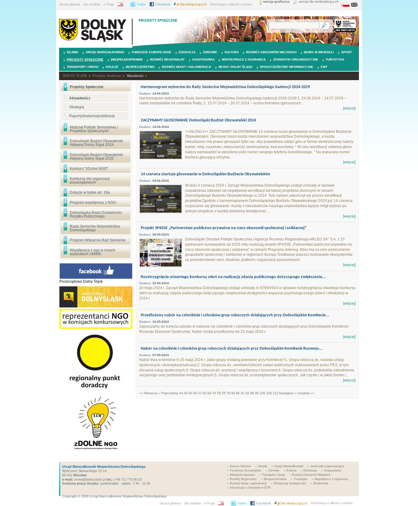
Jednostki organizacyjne (295, 59)
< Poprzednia (168, 393)
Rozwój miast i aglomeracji (186, 67)
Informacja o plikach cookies (231, 4)
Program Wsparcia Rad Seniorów (97, 240)
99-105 (260, 393)
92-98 (249, 393)
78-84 (230, 393)
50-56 (192, 393)
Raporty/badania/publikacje (92, 116)
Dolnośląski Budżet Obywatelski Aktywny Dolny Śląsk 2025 (96, 157)
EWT (324, 67)
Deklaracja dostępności (290, 483)
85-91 (240, 393)
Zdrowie (210, 52)
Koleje (112, 67)
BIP (122, 4)
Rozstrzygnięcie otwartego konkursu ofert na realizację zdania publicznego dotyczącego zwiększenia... (233, 277)
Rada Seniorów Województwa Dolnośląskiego (95, 228)
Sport (346, 52)
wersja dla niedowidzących (318, 1)
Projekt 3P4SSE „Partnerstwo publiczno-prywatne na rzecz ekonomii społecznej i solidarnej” (224, 228)
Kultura (232, 52)
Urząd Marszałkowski (105, 52)
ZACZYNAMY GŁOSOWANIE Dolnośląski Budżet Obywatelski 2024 (198, 120)
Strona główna (69, 4)
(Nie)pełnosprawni (127, 59)
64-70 (211, 393)
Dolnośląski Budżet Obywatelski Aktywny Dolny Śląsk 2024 (96, 143)
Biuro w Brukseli (319, 52)
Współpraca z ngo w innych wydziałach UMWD (92, 252)
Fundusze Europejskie (151, 52)
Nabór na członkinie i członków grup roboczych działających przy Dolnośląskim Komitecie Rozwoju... (232, 348)
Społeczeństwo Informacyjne (286, 67)
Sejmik (72, 52)
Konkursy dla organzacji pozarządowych (90, 180)
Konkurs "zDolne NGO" (89, 168)
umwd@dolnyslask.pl (89, 479)
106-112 (272, 393)
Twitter (141, 4)
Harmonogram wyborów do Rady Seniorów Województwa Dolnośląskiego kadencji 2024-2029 (225, 87)
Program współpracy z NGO (93, 202)
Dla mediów (91, 4)
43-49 (183, 393)
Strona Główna (240, 466)
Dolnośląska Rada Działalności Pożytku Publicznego (96, 214)
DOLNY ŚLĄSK (75, 75)
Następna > (287, 393)
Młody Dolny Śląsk (235, 67)
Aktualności (135, 75)
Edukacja (187, 52)
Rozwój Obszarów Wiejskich (271, 52)
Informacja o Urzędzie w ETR (250, 487)
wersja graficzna (276, 1)
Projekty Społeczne (85, 59)
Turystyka (335, 59)
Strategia (76, 107)
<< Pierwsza (148, 393)
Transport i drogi (83, 67)
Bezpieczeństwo (140, 67)
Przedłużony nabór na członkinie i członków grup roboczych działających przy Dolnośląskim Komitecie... (235, 315)
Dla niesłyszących (193, 4)
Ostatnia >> (305, 393)
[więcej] (349, 108)
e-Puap (108, 4)
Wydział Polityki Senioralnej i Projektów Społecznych (94, 129)
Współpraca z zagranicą (244, 59)
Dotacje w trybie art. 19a (90, 192)
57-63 (202, 393)
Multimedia (320, 483)
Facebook (162, 4)
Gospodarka (203, 59)
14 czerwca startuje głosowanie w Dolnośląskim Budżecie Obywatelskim (205, 174)
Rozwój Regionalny (167, 59)
